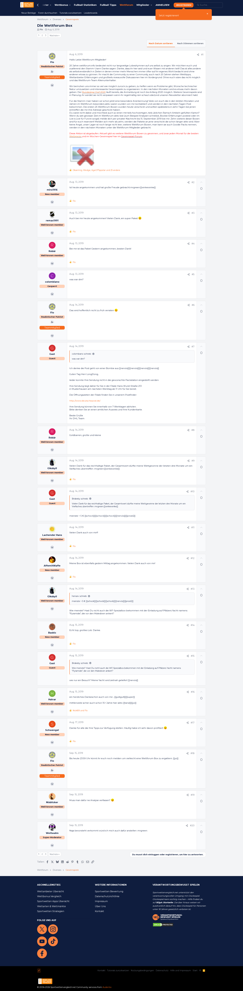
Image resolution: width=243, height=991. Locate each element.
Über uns (100, 906)
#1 (202, 54)
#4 (193, 243)
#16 (192, 692)
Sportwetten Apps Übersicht (53, 901)
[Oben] (200, 970)
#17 (192, 722)
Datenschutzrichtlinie (107, 896)
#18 (192, 753)
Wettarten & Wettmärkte (51, 906)
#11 (192, 527)
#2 (193, 182)
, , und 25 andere (96, 170)
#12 (192, 558)
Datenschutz (162, 970)
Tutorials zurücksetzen (118, 970)
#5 (193, 274)
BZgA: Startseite (164, 902)
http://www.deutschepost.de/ (84, 400)
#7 (193, 346)
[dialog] (184, 14)
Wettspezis (75, 136)
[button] (42, 5)
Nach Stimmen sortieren (190, 43)
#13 (192, 589)
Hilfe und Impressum (180, 970)
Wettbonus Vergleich (49, 896)
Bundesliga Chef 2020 (94, 92)
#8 (192, 430)
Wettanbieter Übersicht (50, 891)
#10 (192, 491)
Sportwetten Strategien (50, 911)
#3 (193, 213)
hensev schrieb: (79, 596)
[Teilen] (198, 54)
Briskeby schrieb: (80, 498)
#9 (193, 460)
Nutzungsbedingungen (142, 970)
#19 (192, 795)
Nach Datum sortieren (161, 43)
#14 (192, 625)
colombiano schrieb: (81, 354)
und (80, 710)
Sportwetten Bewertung (109, 891)
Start (195, 970)
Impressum (101, 901)
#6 (193, 305)
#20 (192, 825)
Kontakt (99, 911)
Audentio (107, 987)
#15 (192, 656)
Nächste (54, 35)
